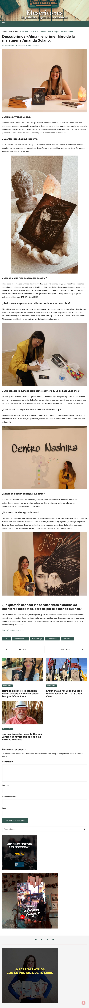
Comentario (7, 762)
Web (4, 808)
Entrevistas (7, 686)
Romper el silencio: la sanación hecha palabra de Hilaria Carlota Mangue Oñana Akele (20, 693)
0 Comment (35, 45)
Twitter (42, 940)
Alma (6, 639)
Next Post (65, 649)
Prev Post (23, 649)
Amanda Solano (20, 639)
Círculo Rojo (37, 639)
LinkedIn (53, 940)
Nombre (5, 785)
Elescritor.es (9, 45)
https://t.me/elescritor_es (13, 630)
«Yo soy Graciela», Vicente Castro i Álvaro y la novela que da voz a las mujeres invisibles (22, 737)
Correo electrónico (9, 797)
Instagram (47, 940)
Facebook (36, 940)
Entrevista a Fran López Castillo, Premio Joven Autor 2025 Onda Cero (64, 693)
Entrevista (67, 639)
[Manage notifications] (83, 1003)
